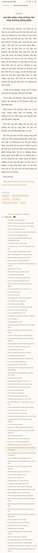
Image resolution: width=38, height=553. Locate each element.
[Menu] (35, 1)
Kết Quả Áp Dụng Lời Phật (20, 195)
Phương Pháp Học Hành (10, 203)
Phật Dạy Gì (16, 199)
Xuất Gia (22, 203)
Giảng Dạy (6, 5)
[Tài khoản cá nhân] (32, 1)
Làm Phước (6, 199)
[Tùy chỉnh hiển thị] (29, 1)
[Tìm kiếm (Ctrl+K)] (27, 1)
